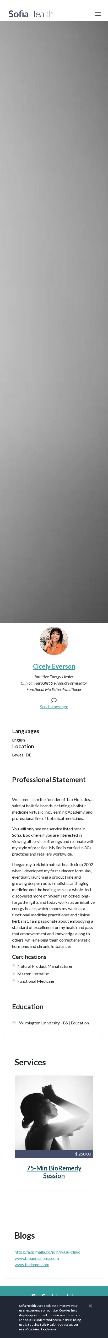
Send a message (54, 706)
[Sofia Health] (31, 14)
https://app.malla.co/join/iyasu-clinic (47, 1251)
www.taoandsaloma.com (37, 1258)
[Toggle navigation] (97, 14)
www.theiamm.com (32, 1264)
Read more (48, 1329)
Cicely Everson (54, 666)
